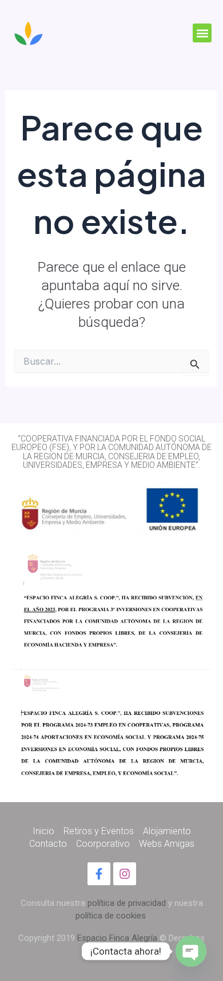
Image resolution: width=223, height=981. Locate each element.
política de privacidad (126, 903)
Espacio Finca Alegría (117, 938)
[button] (202, 33)
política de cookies (110, 915)
